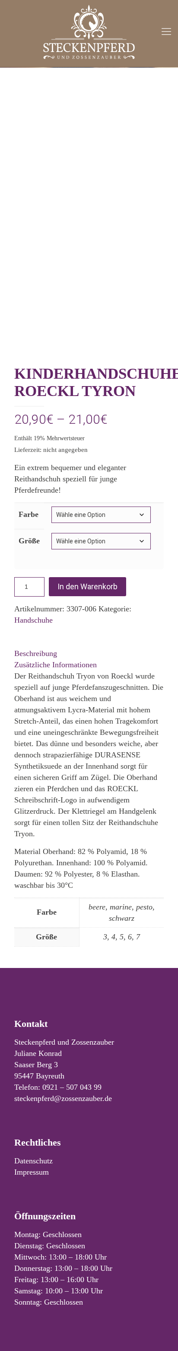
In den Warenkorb (87, 586)
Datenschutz (33, 1160)
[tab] (89, 653)
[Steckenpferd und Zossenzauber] (89, 31)
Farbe (28, 514)
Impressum (31, 1172)
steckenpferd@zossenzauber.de (63, 1098)
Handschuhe (33, 620)
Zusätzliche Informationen (55, 664)
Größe (29, 540)
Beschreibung (35, 653)
